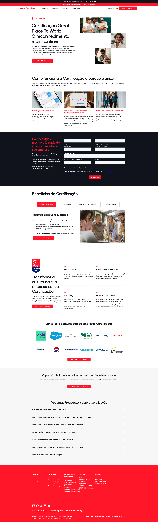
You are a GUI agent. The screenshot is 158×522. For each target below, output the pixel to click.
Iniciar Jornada (128, 8)
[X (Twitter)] (41, 506)
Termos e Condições (36, 516)
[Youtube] (48, 506)
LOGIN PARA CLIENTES (109, 8)
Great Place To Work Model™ (40, 116)
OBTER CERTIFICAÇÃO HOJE (79, 386)
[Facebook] (37, 506)
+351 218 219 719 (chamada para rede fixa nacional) (57, 511)
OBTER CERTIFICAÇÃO (42, 61)
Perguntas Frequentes (37, 518)
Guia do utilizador (58, 516)
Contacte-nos (57, 518)
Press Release (46, 518)
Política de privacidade (47, 516)
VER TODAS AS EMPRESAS (79, 359)
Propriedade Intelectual (68, 516)
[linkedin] (33, 506)
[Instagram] (44, 506)
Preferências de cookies (66, 518)
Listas (51, 518)
